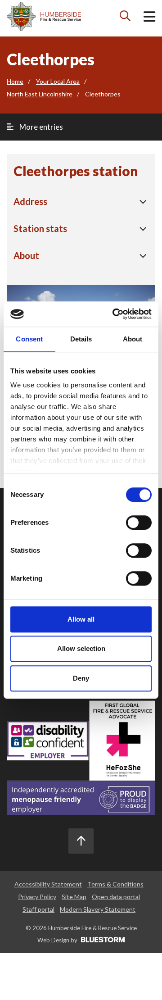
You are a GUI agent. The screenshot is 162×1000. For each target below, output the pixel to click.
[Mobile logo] (44, 16)
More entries (40, 127)
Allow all (81, 619)
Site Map (74, 896)
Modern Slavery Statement (97, 909)
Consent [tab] (29, 339)
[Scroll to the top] (81, 841)
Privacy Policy (37, 896)
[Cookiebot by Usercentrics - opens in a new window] (114, 314)
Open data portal (116, 896)
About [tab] (133, 339)
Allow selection (81, 648)
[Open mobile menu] (149, 18)
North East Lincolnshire (39, 94)
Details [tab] (81, 339)
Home (15, 81)
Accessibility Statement (48, 884)
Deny (81, 678)
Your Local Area (58, 81)
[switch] (139, 522)
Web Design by (58, 940)
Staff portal (38, 909)
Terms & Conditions (115, 884)
